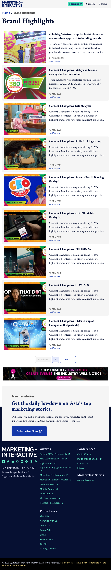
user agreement (48, 548)
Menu (104, 3)
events (43, 534)
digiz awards (48, 463)
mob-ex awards (49, 489)
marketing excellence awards (54, 479)
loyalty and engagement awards (56, 467)
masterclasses (85, 480)
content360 (84, 454)
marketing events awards (52, 475)
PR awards (46, 493)
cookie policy (46, 530)
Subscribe (76, 4)
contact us (45, 525)
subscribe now (32, 432)
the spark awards (50, 498)
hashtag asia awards (50, 502)
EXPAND (82, 463)
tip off (43, 544)
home (6, 12)
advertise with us (48, 520)
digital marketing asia (88, 458)
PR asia (82, 468)
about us (44, 516)
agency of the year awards (53, 454)
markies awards (49, 484)
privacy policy (46, 539)
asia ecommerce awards (52, 458)
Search (91, 3)
